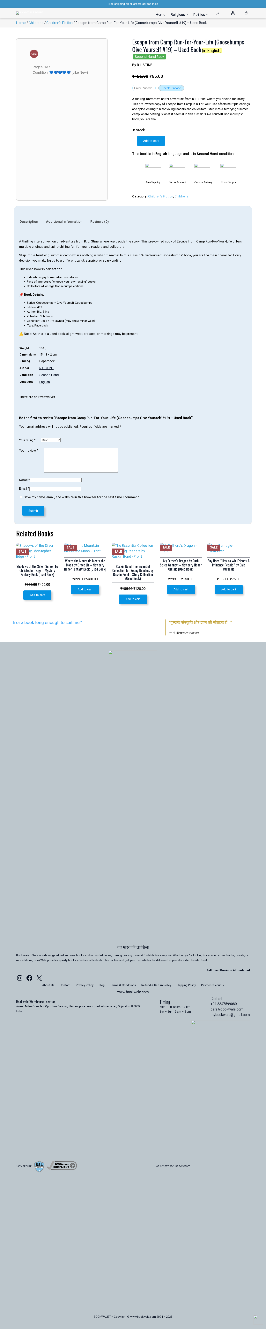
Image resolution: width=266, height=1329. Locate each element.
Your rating (27, 440)
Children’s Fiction (59, 23)
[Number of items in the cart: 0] (246, 13)
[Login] (232, 13)
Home (21, 23)
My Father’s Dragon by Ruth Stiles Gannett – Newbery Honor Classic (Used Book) (181, 565)
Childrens (36, 23)
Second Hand (49, 375)
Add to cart (151, 141)
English (44, 382)
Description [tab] (29, 221)
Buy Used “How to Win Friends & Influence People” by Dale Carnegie (229, 565)
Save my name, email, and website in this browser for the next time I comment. (82, 497)
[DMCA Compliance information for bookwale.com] (62, 1169)
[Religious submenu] (187, 15)
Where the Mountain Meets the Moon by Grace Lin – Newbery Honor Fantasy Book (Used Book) (85, 565)
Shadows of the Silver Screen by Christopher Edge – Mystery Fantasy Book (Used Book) (37, 571)
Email (24, 488)
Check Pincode (171, 88)
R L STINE (46, 368)
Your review (28, 450)
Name (24, 480)
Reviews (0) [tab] (99, 221)
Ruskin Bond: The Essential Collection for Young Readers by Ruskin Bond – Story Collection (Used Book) (132, 573)
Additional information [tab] (64, 221)
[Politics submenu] (207, 15)
